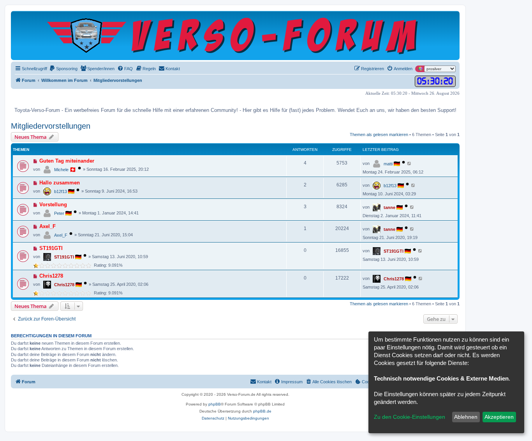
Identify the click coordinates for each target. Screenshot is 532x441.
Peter (59, 213)
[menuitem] (63, 68)
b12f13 (60, 191)
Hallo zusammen (59, 183)
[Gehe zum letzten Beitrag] (409, 163)
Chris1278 (51, 276)
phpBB (214, 404)
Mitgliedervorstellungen (50, 126)
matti (388, 163)
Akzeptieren (499, 417)
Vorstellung (53, 204)
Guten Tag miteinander (66, 161)
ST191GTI (51, 248)
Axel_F (47, 226)
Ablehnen (465, 417)
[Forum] (235, 35)
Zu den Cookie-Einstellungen (409, 417)
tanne (389, 207)
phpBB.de (262, 411)
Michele (61, 169)
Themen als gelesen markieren (379, 134)
